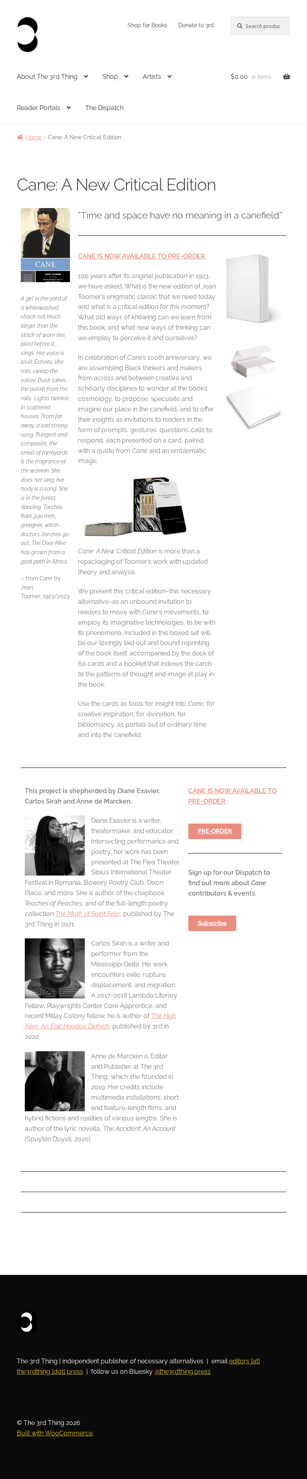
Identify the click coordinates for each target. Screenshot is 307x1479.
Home (34, 137)
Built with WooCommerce (55, 1433)
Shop (110, 76)
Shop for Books (147, 25)
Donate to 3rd (196, 25)
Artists (152, 76)
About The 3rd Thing (47, 76)
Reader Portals (38, 108)
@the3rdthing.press (182, 1371)
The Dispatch (104, 108)
